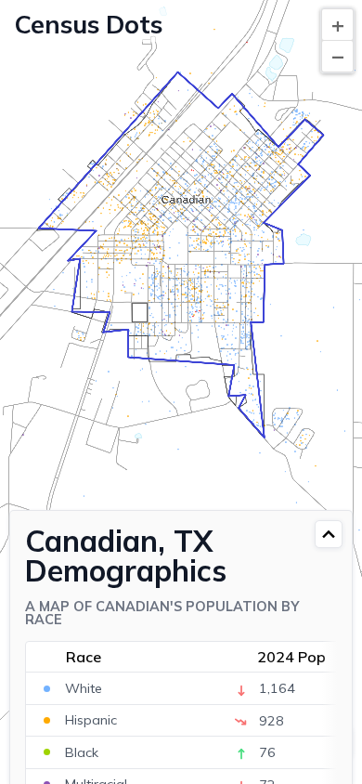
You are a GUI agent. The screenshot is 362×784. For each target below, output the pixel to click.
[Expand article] (329, 534)
